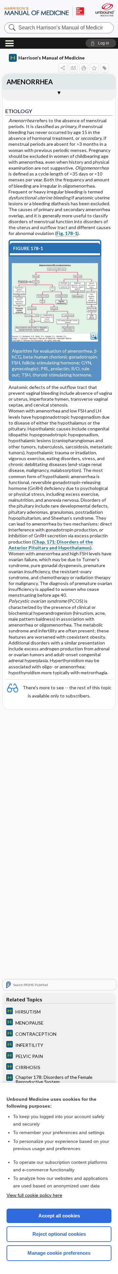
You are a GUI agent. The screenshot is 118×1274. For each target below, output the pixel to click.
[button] (101, 43)
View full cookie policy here (34, 1195)
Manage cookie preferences (59, 1253)
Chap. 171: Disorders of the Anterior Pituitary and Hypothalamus (51, 544)
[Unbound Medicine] (104, 9)
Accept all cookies (59, 1215)
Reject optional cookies (59, 1234)
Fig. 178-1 (66, 233)
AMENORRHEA (30, 82)
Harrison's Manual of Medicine (51, 57)
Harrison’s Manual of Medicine (44, 11)
